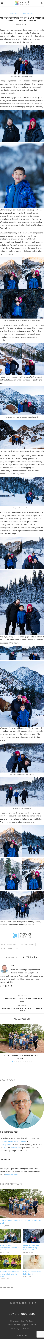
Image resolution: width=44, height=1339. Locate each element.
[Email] (32, 1303)
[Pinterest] (17, 1303)
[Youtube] (29, 1303)
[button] (2, 1043)
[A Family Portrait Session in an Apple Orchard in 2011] (10, 1262)
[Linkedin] (20, 1303)
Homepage (14, 1321)
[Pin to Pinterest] (30, 957)
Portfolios (30, 1321)
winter (18, 948)
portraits (3, 1141)
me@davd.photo (12, 1175)
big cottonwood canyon (9, 944)
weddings (12, 1141)
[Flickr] (23, 1303)
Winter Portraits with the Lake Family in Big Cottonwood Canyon (33, 1247)
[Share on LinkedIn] (32, 957)
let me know (16, 1147)
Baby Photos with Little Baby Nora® (32, 1273)
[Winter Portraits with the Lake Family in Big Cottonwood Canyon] (33, 1236)
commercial (21, 1141)
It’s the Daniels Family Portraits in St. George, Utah (21, 1221)
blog (4, 1147)
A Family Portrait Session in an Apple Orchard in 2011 (9, 1274)
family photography (27, 944)
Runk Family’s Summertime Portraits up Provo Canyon (10, 1247)
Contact (33, 1325)
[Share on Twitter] (28, 957)
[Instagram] (14, 1303)
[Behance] (26, 1303)
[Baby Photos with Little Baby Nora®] (33, 1262)
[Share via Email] (36, 957)
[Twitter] (11, 1303)
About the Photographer (18, 1325)
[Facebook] (8, 1303)
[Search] (42, 3)
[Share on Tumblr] (34, 957)
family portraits (6, 948)
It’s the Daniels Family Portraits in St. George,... (22, 1057)
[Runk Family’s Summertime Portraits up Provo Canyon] (10, 1236)
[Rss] (35, 1303)
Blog (22, 1321)
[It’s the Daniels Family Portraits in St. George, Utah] (22, 1038)
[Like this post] (23, 957)
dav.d (26, 24)
